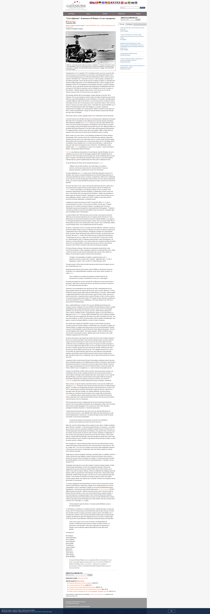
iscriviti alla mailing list (97, 594)
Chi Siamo (71, 13)
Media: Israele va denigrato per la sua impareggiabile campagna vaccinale (89, 591)
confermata (69, 380)
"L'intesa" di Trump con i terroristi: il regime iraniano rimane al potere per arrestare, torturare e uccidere (132, 36)
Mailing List (121, 13)
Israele (86, 578)
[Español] (109, 3)
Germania (80, 578)
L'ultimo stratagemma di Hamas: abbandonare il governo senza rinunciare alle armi (131, 59)
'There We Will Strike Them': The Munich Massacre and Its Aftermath (90, 26)
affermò (104, 202)
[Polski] (125, 3)
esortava (68, 189)
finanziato (86, 123)
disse (78, 235)
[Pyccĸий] (132, 3)
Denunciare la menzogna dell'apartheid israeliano (82, 587)
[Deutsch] (100, 3)
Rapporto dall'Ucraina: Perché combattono (80, 583)
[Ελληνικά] (103, 3)
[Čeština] (94, 3)
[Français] (112, 3)
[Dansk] (96, 3)
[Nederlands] (122, 3)
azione (81, 173)
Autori (88, 13)
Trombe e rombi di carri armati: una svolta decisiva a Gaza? (85, 589)
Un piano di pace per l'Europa (77, 585)
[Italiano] (118, 3)
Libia (89, 368)
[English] (106, 3)
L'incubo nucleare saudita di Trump (128, 53)
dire (83, 500)
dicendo (74, 386)
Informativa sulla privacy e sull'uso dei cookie (78, 606)
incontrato (78, 314)
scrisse (77, 147)
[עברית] (115, 3)
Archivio (105, 13)
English (138, 13)
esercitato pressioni (104, 489)
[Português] (129, 3)
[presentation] (122, 24)
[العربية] (91, 3)
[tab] (122, 24)
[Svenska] (136, 3)
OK (172, 611)
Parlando (68, 152)
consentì (68, 395)
